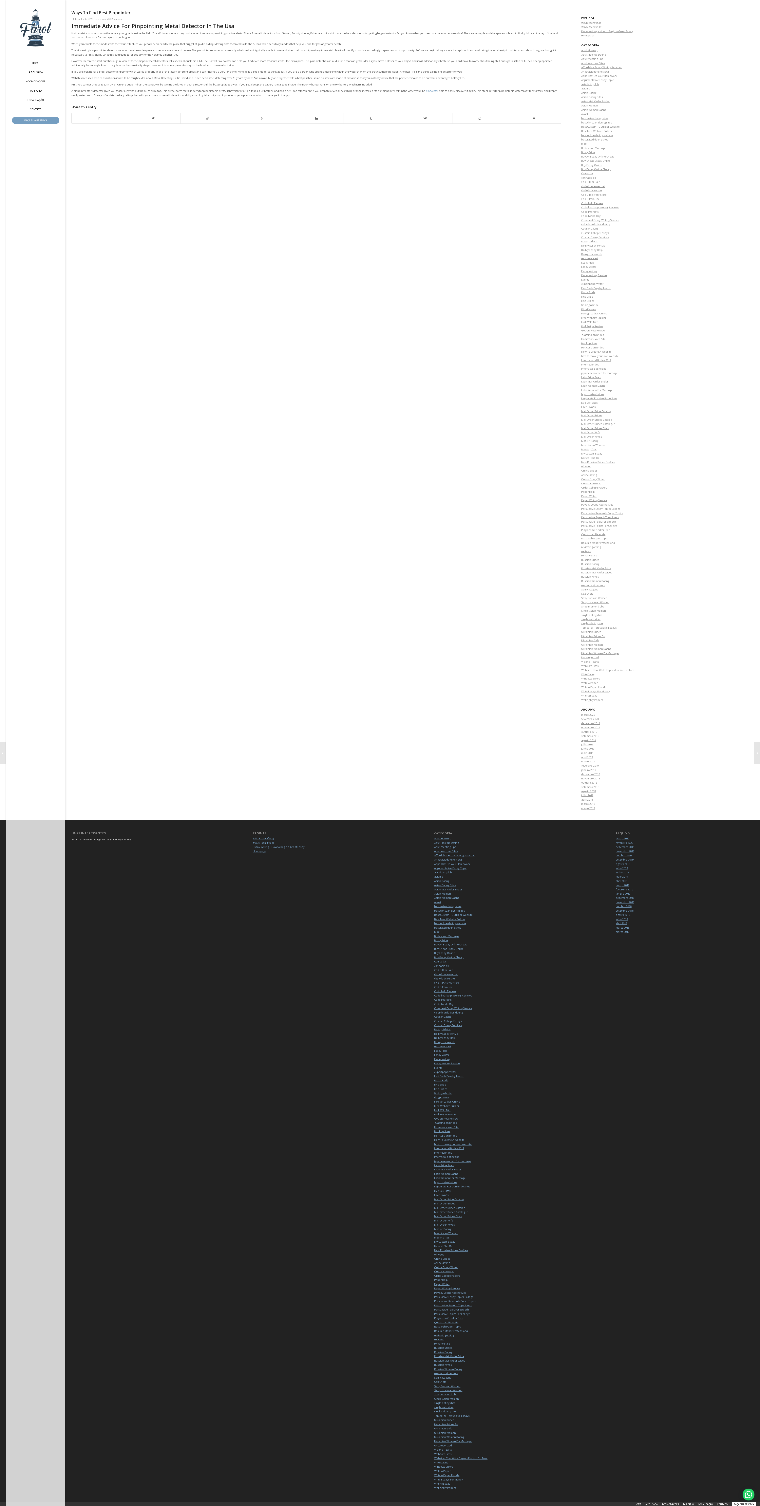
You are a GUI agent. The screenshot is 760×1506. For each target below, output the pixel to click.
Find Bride (587, 296)
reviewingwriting (591, 547)
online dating (589, 475)
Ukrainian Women (592, 644)
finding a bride (590, 305)
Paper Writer (589, 496)
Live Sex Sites (589, 402)
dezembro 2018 (590, 774)
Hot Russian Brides (592, 347)
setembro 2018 (590, 787)
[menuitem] (36, 63)
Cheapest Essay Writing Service (600, 220)
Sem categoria (589, 589)
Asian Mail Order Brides (595, 101)
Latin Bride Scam (591, 377)
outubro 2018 (589, 782)
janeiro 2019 (588, 770)
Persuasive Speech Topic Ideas (600, 517)
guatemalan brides (592, 335)
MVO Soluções (114, 19)
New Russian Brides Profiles (598, 462)
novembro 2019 (590, 727)
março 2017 (588, 808)
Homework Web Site (593, 339)
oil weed (586, 466)
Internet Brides (590, 364)
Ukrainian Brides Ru (593, 636)
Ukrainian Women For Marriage (600, 653)
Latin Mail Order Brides (595, 381)
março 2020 (588, 714)
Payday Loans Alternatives (597, 504)
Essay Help (588, 262)
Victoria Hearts (590, 661)
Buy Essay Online (591, 165)
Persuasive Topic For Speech (598, 521)
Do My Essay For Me (593, 245)
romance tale (589, 555)
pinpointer (432, 91)
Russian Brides (590, 560)
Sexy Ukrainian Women (595, 602)
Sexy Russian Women (594, 598)
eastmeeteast (589, 258)
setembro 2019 (590, 736)
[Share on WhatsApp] (208, 118)
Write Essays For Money (595, 691)
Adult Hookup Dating (593, 54)
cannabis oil (588, 177)
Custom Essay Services (595, 237)
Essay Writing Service (594, 275)
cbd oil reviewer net (593, 186)
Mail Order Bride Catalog (596, 411)
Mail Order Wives (591, 436)
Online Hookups (591, 483)
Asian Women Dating (593, 110)
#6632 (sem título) (591, 27)
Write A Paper (589, 683)
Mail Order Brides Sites (595, 428)
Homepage (588, 35)
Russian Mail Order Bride (596, 568)
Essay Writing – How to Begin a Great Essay (607, 31)
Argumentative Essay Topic (597, 80)
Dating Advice (589, 241)
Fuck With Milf (589, 322)
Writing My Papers (592, 700)
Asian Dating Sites (592, 97)
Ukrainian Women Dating (596, 649)
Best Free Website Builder (596, 131)
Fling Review (588, 309)
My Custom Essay (591, 453)
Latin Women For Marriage (597, 390)
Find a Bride (588, 292)
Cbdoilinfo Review (592, 203)
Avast (584, 114)
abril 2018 (587, 799)
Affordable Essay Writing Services (601, 67)
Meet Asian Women (593, 445)
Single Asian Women (593, 610)
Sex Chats (587, 593)
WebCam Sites (590, 666)
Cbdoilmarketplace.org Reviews (600, 207)
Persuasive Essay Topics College (600, 509)
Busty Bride (588, 152)
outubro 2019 (589, 732)
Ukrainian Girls (590, 640)
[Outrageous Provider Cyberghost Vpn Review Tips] (3, 753)
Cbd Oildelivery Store (594, 194)
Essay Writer (588, 267)
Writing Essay (589, 695)
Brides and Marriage (593, 148)
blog (583, 143)
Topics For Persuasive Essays (599, 627)
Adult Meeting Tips (592, 59)
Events (585, 279)
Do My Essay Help (592, 250)
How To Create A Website (596, 351)
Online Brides (589, 470)
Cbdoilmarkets (590, 212)
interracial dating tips (593, 368)
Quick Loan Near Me (593, 534)
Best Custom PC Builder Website (600, 126)
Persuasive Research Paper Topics (602, 513)
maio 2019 (587, 753)
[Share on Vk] (425, 118)
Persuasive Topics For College (599, 526)
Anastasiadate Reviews (595, 71)
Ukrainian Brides (591, 632)
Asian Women (589, 105)
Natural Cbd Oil (590, 458)
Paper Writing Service (594, 500)
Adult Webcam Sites (593, 63)
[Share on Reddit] (479, 118)
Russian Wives (590, 576)
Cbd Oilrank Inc (590, 199)
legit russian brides (592, 394)
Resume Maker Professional (598, 543)
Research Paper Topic (594, 538)
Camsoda (587, 173)
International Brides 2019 (596, 360)
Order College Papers (594, 487)
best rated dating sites (594, 139)
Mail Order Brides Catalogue (598, 424)
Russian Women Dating (595, 581)
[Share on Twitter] (153, 118)
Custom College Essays (595, 233)
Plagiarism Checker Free (595, 530)
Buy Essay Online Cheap (596, 169)
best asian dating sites (594, 118)
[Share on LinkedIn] (316, 118)
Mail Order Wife (590, 432)
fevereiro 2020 (590, 719)
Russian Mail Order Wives (596, 572)
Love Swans (588, 407)
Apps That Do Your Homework (599, 76)
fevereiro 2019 (590, 765)
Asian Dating (588, 93)
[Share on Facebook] (99, 118)
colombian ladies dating (595, 224)
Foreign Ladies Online (594, 313)
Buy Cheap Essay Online (596, 160)
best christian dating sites (596, 122)
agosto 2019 (588, 740)
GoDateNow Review (593, 330)
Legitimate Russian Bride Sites (599, 398)
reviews (586, 551)
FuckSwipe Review (592, 326)
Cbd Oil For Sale (590, 182)
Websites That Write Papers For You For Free (608, 670)
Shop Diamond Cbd (592, 606)
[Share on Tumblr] (371, 118)
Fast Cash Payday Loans (596, 288)
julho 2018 (587, 795)
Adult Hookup (589, 50)
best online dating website (597, 135)
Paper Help (588, 491)
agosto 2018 (588, 791)
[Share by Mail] (534, 118)
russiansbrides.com (593, 585)
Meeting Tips (589, 449)
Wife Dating (588, 674)
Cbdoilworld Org (590, 216)
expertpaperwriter (592, 284)
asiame (585, 88)
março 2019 (588, 761)
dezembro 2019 (590, 723)
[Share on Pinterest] (262, 118)
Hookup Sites (589, 343)
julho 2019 (587, 744)
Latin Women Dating (593, 385)
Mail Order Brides (591, 415)
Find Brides (588, 301)
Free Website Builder (593, 318)
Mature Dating (589, 441)
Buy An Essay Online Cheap (597, 156)
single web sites (590, 619)
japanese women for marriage (599, 373)
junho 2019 (587, 748)
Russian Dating (590, 564)
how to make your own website (600, 356)
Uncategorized (590, 657)
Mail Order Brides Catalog (596, 419)
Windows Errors (590, 678)
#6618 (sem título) (591, 23)
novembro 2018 (590, 778)
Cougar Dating (589, 228)
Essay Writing (589, 271)
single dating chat (591, 615)
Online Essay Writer (593, 479)
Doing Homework (591, 254)
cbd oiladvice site (591, 190)
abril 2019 (587, 757)
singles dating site (592, 623)
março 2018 (588, 804)
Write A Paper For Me (593, 687)
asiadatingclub (590, 84)
